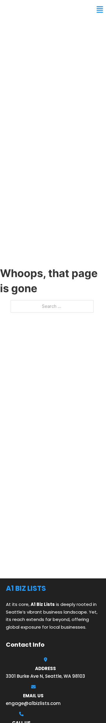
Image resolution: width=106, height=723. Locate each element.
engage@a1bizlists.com (33, 703)
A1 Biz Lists (20, 9)
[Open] (100, 9)
